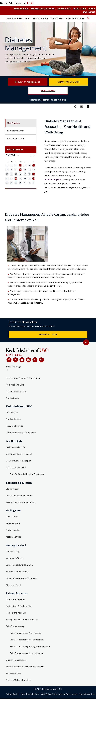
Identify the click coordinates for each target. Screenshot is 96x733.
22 (16, 178)
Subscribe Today (48, 334)
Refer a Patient (21, 8)
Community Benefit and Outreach (21, 578)
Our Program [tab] (13, 123)
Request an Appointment (43, 8)
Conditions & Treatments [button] (18, 18)
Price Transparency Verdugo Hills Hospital (30, 646)
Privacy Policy (12, 694)
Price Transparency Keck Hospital (25, 633)
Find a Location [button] (40, 18)
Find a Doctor (12, 516)
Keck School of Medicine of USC (20, 502)
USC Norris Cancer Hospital (19, 454)
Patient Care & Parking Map (19, 606)
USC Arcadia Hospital (16, 467)
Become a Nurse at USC (17, 571)
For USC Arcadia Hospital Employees (27, 474)
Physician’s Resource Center (19, 495)
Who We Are (12, 412)
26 (34, 178)
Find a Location (48, 90)
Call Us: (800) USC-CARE (68, 81)
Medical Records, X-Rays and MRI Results (25, 666)
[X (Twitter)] (15, 360)
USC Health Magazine (16, 391)
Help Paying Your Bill (16, 612)
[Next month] (33, 155)
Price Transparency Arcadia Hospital (27, 653)
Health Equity (79, 8)
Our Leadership (13, 419)
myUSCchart (89, 11)
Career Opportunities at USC (19, 565)
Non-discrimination (30, 694)
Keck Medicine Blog (15, 384)
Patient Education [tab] (15, 138)
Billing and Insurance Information (22, 619)
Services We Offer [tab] (15, 130)
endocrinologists (52, 179)
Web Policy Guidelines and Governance (59, 694)
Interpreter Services (15, 599)
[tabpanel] (67, 155)
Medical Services (13, 536)
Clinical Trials (12, 489)
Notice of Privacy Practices (18, 680)
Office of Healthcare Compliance (21, 432)
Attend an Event (13, 585)
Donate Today (12, 551)
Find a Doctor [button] (56, 18)
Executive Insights (14, 426)
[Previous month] (30, 155)
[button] (88, 17)
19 (34, 174)
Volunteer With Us (14, 558)
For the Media (12, 398)
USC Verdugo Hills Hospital (18, 460)
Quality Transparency (16, 660)
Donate (91, 8)
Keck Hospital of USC (16, 447)
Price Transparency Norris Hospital (26, 639)
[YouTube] (22, 360)
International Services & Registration (23, 378)
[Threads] (41, 360)
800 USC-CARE (64, 8)
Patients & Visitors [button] (75, 18)
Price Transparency (15, 626)
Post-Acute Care (13, 673)
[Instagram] (35, 360)
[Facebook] (9, 360)
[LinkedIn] (28, 360)
